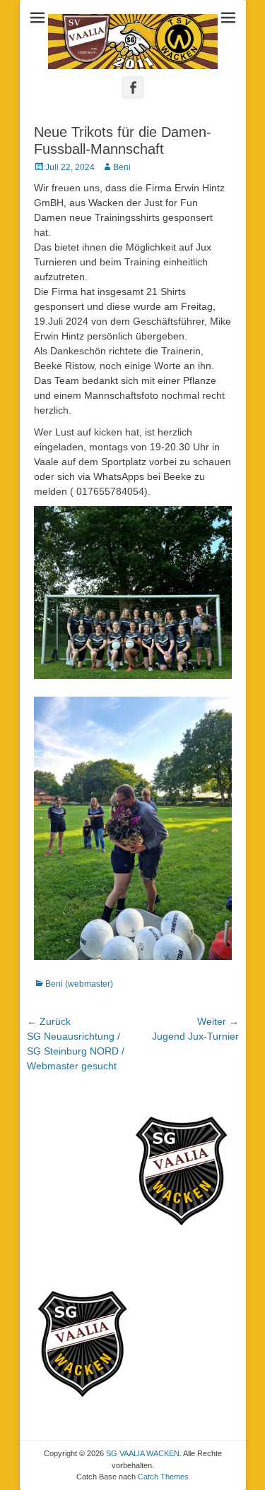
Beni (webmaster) (79, 984)
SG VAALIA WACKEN (142, 1453)
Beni (122, 167)
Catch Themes (163, 1476)
